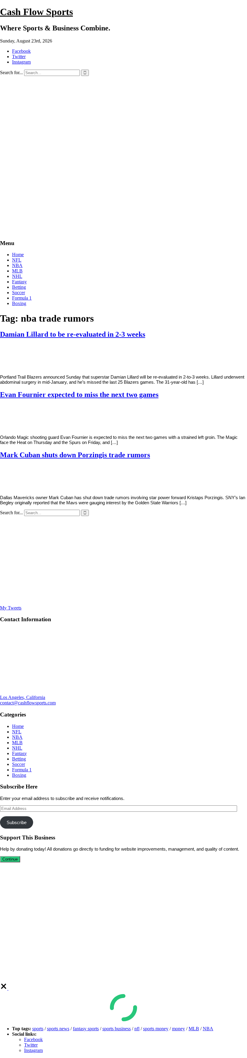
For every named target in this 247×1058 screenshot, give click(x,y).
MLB (17, 270)
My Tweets (10, 607)
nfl (136, 1028)
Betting (19, 287)
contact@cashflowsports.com (28, 702)
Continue (10, 859)
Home (18, 254)
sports (37, 1028)
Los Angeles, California (22, 697)
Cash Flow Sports (36, 11)
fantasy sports (86, 1028)
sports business (116, 1028)
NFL (16, 260)
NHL (17, 276)
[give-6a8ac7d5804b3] (4, 988)
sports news (58, 1028)
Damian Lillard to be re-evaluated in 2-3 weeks (72, 334)
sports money (155, 1028)
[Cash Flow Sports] (123, 231)
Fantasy (19, 281)
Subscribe (17, 822)
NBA (17, 265)
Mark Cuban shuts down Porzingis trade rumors (75, 455)
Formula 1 (22, 298)
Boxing (19, 303)
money (178, 1028)
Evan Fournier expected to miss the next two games (79, 394)
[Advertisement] (123, 121)
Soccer (18, 292)
